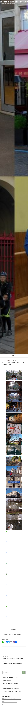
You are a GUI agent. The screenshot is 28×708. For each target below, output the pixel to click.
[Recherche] (23, 672)
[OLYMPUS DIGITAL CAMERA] (14, 375)
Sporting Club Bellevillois (14, 2)
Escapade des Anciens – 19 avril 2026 (10, 688)
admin (15, 360)
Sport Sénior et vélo (6, 686)
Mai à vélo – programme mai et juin (10, 683)
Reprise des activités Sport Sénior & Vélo (11, 691)
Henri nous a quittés (6, 680)
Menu (14, 355)
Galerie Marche (8, 649)
